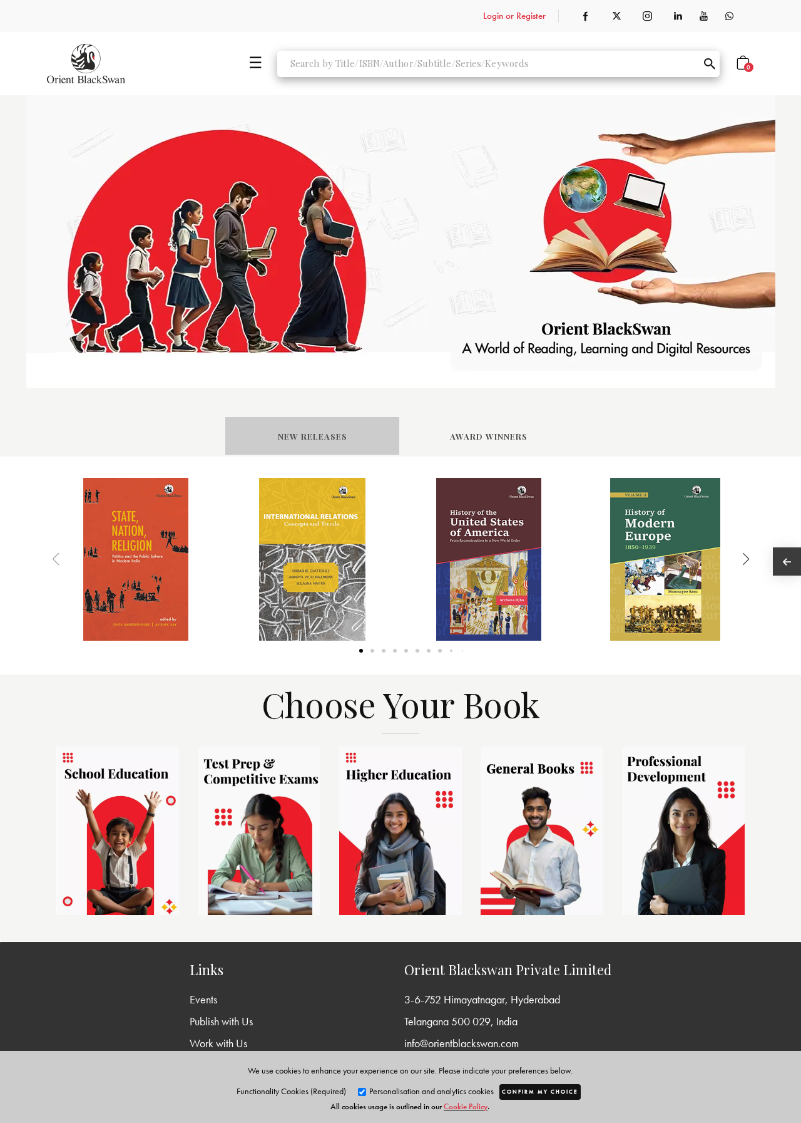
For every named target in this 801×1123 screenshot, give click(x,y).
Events (203, 999)
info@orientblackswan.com (461, 1043)
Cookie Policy (465, 1106)
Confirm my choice (540, 1091)
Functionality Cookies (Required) (291, 1091)
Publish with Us (221, 1021)
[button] (730, 559)
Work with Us (218, 1043)
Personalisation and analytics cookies (430, 1091)
